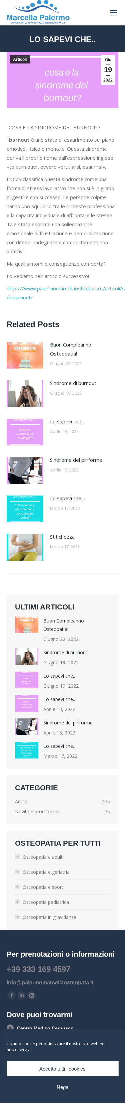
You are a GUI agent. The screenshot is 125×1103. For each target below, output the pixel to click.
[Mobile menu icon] (113, 12)
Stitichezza (62, 536)
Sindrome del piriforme (76, 459)
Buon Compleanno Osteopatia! (70, 349)
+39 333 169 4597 (38, 969)
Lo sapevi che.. (66, 421)
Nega (62, 1087)
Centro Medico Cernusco (45, 1028)
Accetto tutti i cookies (62, 1069)
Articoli (20, 59)
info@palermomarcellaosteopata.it (50, 982)
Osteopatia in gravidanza (49, 917)
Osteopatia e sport (43, 887)
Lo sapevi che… (67, 498)
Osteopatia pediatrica (46, 902)
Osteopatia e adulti (43, 857)
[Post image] (25, 355)
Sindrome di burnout (73, 383)
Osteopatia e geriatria (46, 872)
